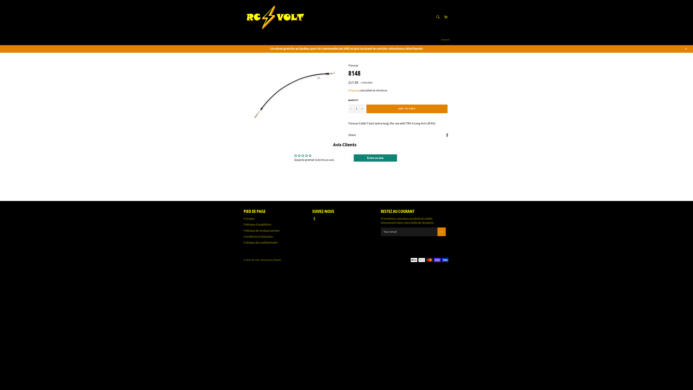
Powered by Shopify (270, 260)
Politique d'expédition (257, 224)
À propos (249, 218)
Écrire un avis (375, 158)
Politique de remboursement (262, 231)
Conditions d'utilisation (258, 237)
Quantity (353, 100)
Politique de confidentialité (261, 242)
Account (445, 39)
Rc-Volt (255, 260)
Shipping (353, 90)
